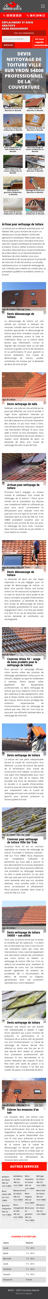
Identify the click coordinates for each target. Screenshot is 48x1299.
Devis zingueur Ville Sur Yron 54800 (29, 1198)
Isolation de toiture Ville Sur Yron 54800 (6, 1181)
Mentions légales (24, 1293)
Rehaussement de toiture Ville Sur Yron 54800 (18, 1195)
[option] (13, 103)
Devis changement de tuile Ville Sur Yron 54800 (18, 1211)
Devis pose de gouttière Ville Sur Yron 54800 (29, 1214)
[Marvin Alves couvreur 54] (12, 6)
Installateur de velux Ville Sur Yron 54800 (18, 1181)
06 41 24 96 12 (37, 15)
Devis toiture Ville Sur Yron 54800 (6, 1196)
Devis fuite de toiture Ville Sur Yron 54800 (41, 1195)
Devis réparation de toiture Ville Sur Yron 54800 (29, 1182)
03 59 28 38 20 (13, 15)
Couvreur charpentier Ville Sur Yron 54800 (6, 1210)
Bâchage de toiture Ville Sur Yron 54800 (41, 1181)
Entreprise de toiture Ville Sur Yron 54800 (41, 1209)
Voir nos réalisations (24, 33)
